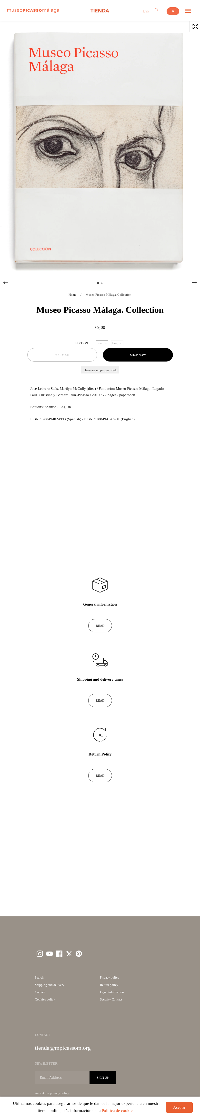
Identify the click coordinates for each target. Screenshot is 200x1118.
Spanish (102, 343)
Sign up (103, 1077)
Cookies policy (45, 999)
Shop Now (138, 355)
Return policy (109, 985)
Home (72, 294)
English (117, 343)
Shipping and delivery (49, 985)
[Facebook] (59, 954)
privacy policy (59, 1093)
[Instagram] (40, 954)
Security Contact (111, 999)
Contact (40, 992)
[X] (69, 954)
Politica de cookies (118, 1110)
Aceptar (179, 1107)
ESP (146, 11)
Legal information (112, 992)
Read (100, 626)
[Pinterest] (79, 954)
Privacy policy (109, 977)
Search (39, 977)
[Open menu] (188, 11)
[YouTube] (49, 954)
